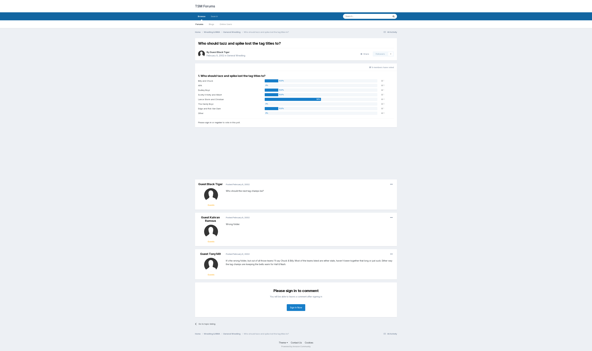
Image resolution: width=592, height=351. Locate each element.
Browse (201, 16)
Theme (283, 342)
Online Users (226, 24)
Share (365, 54)
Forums (199, 24)
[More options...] (391, 184)
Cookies (309, 342)
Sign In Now (296, 307)
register (218, 122)
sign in (208, 122)
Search (214, 16)
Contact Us (296, 342)
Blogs (211, 24)
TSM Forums (205, 6)
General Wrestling (236, 55)
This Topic (381, 16)
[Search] (393, 16)
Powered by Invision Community (296, 346)
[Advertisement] (296, 154)
